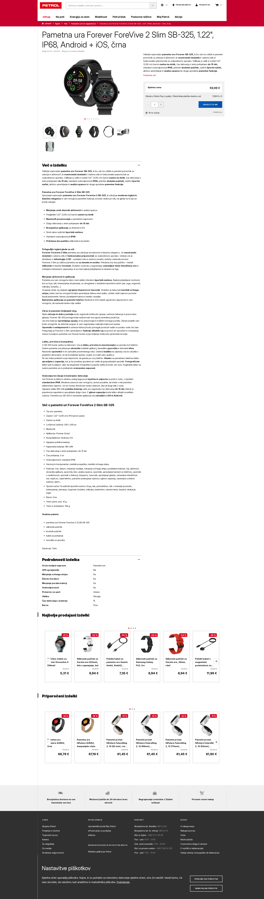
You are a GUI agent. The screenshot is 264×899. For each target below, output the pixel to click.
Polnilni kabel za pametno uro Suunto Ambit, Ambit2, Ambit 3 (117, 662)
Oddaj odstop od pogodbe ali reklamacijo (199, 852)
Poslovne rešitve (141, 16)
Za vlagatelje (48, 844)
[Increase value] (161, 104)
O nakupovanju (187, 826)
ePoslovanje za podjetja (99, 830)
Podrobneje (123, 882)
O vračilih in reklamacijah (191, 848)
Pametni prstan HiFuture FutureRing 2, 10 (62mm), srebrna (205, 743)
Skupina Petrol (49, 826)
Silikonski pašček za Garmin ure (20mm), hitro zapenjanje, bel (87, 662)
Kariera (45, 839)
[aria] (46, 24)
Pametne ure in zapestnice (83, 24)
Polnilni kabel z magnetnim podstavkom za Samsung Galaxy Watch (203, 662)
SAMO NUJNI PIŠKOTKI (206, 888)
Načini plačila (186, 839)
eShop (46, 16)
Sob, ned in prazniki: (143, 844)
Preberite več (149, 75)
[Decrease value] (148, 104)
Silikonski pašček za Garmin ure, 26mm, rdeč (176, 662)
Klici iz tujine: (140, 835)
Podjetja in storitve (51, 830)
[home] (51, 5)
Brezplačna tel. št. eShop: (146, 830)
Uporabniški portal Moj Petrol (102, 826)
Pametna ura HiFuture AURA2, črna (56, 743)
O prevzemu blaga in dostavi (193, 844)
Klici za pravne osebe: (144, 848)
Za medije (47, 848)
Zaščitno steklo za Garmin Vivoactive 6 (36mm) (57, 662)
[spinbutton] (154, 104)
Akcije (178, 16)
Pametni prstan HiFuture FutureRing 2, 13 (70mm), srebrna (176, 743)
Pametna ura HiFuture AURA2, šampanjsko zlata (86, 743)
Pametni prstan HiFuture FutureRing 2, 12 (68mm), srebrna (146, 743)
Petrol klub (119, 16)
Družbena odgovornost (53, 852)
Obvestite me (210, 104)
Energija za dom (80, 16)
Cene (182, 835)
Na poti (60, 16)
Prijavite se (204, 5)
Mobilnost (101, 16)
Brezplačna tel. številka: (145, 826)
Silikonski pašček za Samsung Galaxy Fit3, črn (146, 662)
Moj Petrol (163, 16)
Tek (65, 24)
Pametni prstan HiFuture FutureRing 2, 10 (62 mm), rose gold (116, 743)
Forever (81, 51)
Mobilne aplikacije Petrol (99, 851)
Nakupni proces (187, 830)
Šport (57, 24)
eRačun (91, 835)
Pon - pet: (139, 839)
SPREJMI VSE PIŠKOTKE (206, 879)
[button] (48, 661)
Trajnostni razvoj (50, 835)
